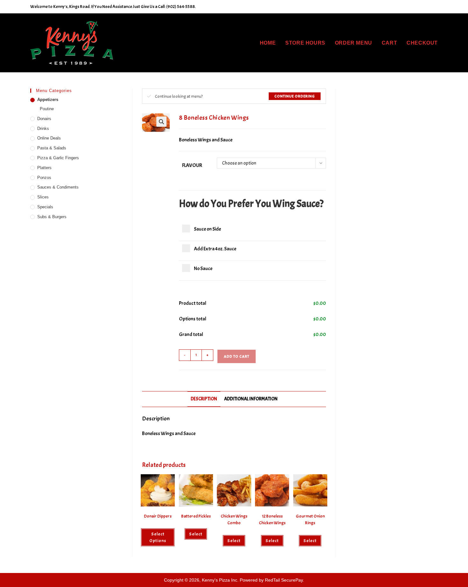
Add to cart (236, 356)
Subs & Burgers (52, 216)
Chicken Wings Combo (234, 519)
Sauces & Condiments (58, 187)
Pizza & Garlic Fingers (58, 157)
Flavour (192, 165)
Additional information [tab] (251, 399)
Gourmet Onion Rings (310, 519)
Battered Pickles (196, 516)
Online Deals (49, 138)
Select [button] (195, 534)
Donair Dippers (158, 516)
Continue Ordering (294, 96)
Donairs (44, 118)
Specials (45, 206)
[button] (161, 122)
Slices (43, 197)
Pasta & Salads (51, 148)
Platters (44, 167)
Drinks (43, 128)
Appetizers (47, 99)
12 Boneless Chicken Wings (272, 519)
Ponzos (44, 177)
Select (234, 540)
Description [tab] (204, 399)
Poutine (47, 108)
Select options (157, 537)
